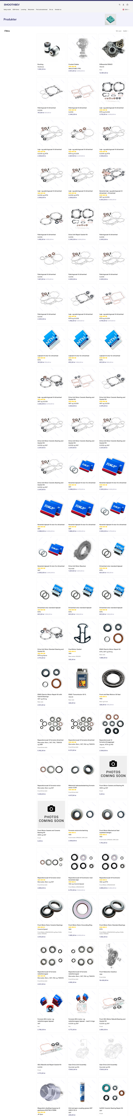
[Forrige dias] (102, 48)
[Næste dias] (124, 48)
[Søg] (120, 5)
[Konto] (123, 5)
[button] (125, 31)
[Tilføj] (93, 59)
